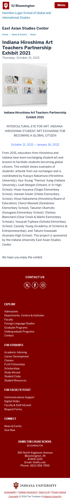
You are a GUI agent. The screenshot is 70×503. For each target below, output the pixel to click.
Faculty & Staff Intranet (17, 405)
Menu (61, 5)
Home (5, 34)
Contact (9, 335)
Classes (8, 360)
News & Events (19, 34)
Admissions (11, 311)
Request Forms (13, 409)
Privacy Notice (59, 492)
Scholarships (12, 368)
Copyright (13, 496)
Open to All (44, 492)
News (33, 34)
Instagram (43, 285)
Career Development (16, 356)
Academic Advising (15, 352)
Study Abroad (12, 372)
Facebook (35, 285)
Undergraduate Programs (19, 331)
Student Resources (15, 380)
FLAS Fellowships (14, 364)
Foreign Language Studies (19, 323)
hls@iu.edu (39, 462)
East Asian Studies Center (25, 28)
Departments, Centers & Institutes (24, 315)
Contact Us (35, 277)
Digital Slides (12, 401)
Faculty (8, 319)
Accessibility (10, 492)
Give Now (9, 430)
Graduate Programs (15, 327)
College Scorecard (27, 492)
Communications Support (19, 397)
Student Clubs (12, 376)
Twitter (27, 285)
